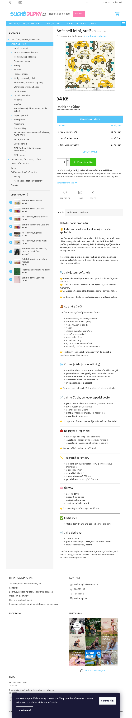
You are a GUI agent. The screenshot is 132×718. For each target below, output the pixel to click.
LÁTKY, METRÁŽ (18, 44)
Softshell (18, 69)
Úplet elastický (21, 48)
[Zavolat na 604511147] (14, 2)
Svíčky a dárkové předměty (24, 172)
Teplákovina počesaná (25, 56)
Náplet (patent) (21, 115)
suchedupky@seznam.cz (86, 584)
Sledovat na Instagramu (96, 670)
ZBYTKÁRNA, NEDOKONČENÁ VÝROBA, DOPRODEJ (32, 134)
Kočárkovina (20, 91)
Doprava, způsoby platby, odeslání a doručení (31, 591)
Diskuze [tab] (84, 212)
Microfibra (19, 124)
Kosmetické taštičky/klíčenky (28, 181)
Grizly (13, 168)
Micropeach (19, 119)
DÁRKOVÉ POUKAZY (20, 163)
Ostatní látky (20, 128)
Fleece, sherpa (21, 74)
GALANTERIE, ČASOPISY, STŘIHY (26, 159)
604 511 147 (79, 589)
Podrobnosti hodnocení (95, 36)
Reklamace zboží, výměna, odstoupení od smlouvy (33, 604)
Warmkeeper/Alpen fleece (26, 87)
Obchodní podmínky (18, 596)
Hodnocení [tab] (72, 212)
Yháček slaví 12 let (18, 682)
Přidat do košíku (85, 162)
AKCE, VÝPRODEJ (22, 139)
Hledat (78, 13)
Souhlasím (107, 700)
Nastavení (25, 710)
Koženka (18, 99)
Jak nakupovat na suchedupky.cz (25, 583)
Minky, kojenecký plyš (24, 78)
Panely (17, 65)
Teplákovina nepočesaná (26, 52)
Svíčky (17, 176)
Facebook (79, 593)
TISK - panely (20, 155)
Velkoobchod (20, 143)
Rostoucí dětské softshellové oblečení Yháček (31, 690)
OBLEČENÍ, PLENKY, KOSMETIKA (26, 39)
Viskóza (17, 104)
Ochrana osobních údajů (20, 600)
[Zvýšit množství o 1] (68, 160)
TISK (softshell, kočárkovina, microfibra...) (28, 150)
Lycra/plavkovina (22, 95)
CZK (106, 2)
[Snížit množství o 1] (68, 164)
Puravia (14, 185)
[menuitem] (24, 23)
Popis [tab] (61, 212)
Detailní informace (65, 182)
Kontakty (13, 587)
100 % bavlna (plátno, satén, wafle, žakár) (31, 110)
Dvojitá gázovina (22, 61)
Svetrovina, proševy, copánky (28, 82)
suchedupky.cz (81, 598)
